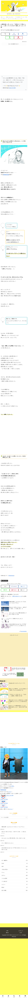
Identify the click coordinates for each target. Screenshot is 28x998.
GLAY (21, 932)
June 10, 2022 (12, 87)
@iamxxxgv (6, 174)
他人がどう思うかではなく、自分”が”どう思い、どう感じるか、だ (14, 832)
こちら (12, 786)
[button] (22, 590)
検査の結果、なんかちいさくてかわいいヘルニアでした (13, 826)
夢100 (7, 932)
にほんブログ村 (9, 795)
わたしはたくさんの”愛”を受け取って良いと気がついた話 (13, 838)
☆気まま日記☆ (5, 580)
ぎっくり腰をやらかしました (7, 843)
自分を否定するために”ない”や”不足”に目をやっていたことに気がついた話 (14, 848)
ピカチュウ (20, 930)
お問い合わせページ (17, 596)
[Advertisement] (14, 60)
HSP (7, 930)
